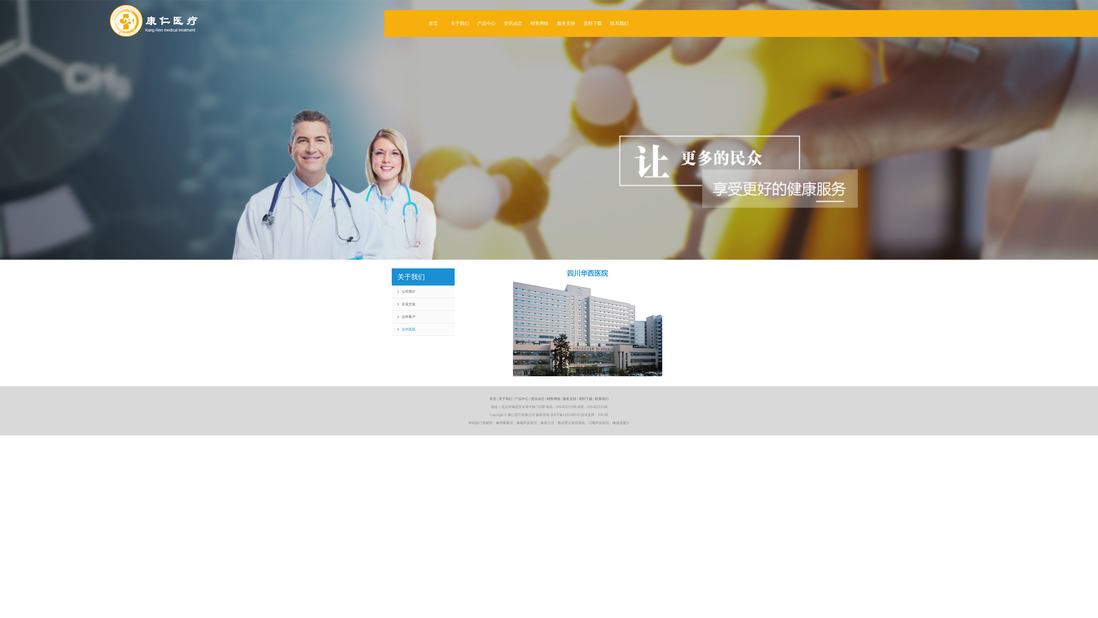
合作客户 (408, 317)
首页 (433, 23)
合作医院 (408, 329)
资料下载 (593, 23)
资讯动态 (513, 23)
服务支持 (566, 23)
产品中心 (486, 23)
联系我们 (619, 23)
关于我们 (460, 23)
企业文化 (408, 304)
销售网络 (539, 23)
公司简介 (408, 292)
